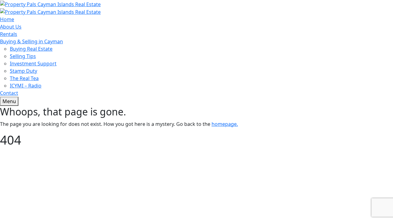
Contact (9, 93)
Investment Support (33, 63)
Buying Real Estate (31, 48)
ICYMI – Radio (25, 85)
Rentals (8, 34)
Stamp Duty (23, 71)
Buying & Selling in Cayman (31, 41)
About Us (10, 26)
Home (7, 19)
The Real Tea (24, 78)
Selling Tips (23, 56)
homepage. (225, 124)
